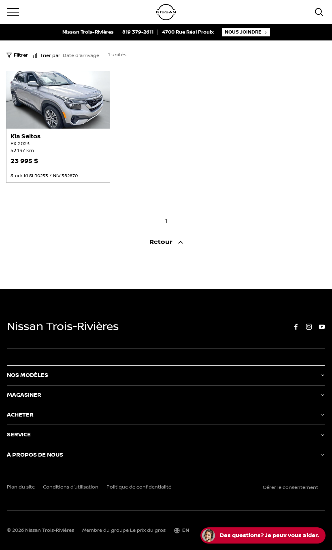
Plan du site (21, 487)
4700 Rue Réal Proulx (188, 32)
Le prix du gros (148, 530)
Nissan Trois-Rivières (88, 32)
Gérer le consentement (290, 487)
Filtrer (21, 55)
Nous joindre (243, 32)
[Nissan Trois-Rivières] (166, 12)
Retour (161, 242)
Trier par (50, 56)
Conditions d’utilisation (70, 487)
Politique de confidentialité (138, 487)
